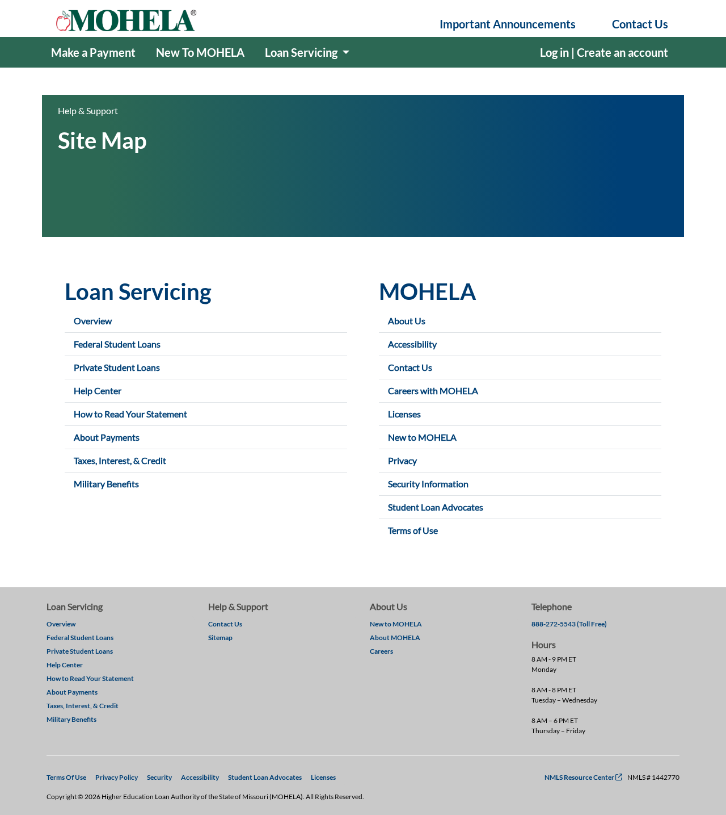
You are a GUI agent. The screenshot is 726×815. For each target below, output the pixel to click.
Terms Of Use (66, 777)
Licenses (404, 413)
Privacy (402, 460)
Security (159, 777)
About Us (406, 320)
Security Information (428, 483)
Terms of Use (413, 530)
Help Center (97, 390)
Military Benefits (106, 483)
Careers (381, 651)
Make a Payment (93, 52)
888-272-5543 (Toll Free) (569, 624)
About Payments (107, 437)
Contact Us (640, 24)
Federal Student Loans (117, 343)
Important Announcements (508, 24)
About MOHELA (395, 637)
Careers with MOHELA (433, 390)
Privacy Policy (116, 777)
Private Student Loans (117, 367)
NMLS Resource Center (583, 777)
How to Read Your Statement (130, 413)
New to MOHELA (422, 437)
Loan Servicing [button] (302, 52)
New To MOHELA (200, 52)
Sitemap (220, 637)
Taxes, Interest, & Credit (120, 460)
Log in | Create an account (604, 52)
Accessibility (412, 343)
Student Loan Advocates (435, 506)
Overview (93, 320)
